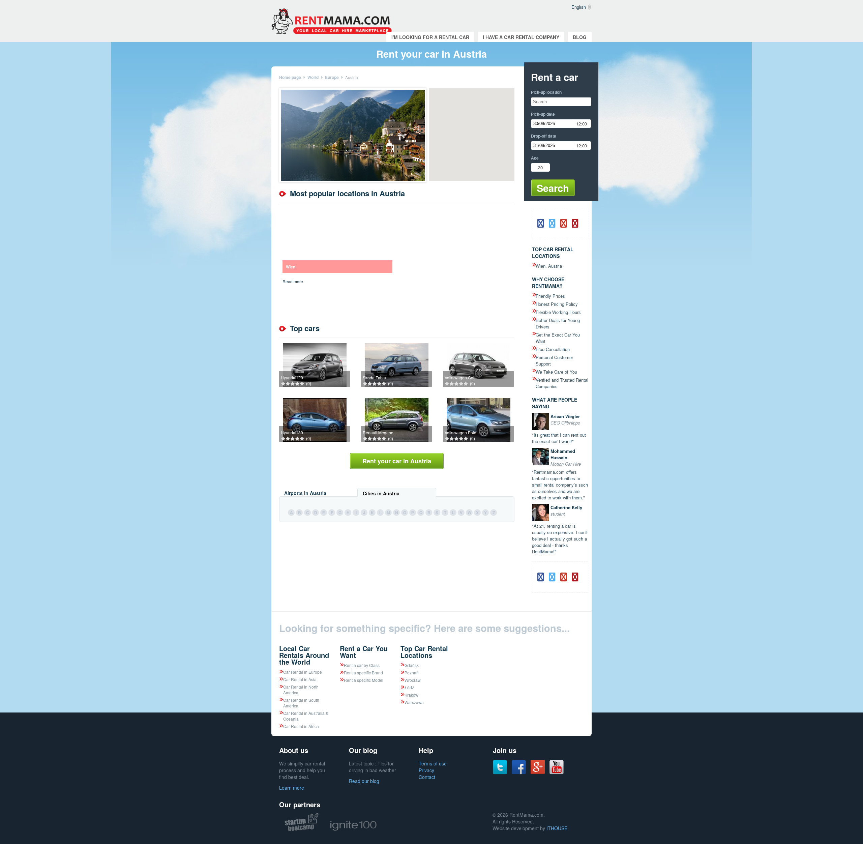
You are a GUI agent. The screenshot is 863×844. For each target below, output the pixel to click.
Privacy (426, 770)
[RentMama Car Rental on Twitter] (500, 772)
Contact (427, 777)
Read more (292, 281)
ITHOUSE (556, 828)
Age (535, 158)
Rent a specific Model (363, 680)
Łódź (409, 687)
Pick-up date (543, 114)
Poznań (412, 672)
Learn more (291, 787)
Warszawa (414, 702)
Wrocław (413, 680)
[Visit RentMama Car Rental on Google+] (538, 772)
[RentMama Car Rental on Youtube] (556, 772)
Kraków (411, 695)
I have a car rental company (521, 37)
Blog (580, 37)
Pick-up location (546, 92)
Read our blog (364, 781)
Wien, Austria (549, 266)
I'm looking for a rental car (430, 37)
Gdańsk (412, 665)
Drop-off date (543, 136)
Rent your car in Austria (396, 461)
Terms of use (433, 763)
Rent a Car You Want (364, 651)
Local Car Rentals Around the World (304, 655)
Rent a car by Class (362, 665)
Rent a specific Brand (363, 672)
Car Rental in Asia (300, 679)
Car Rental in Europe (302, 672)
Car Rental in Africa (301, 726)
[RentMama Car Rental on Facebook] (519, 772)
